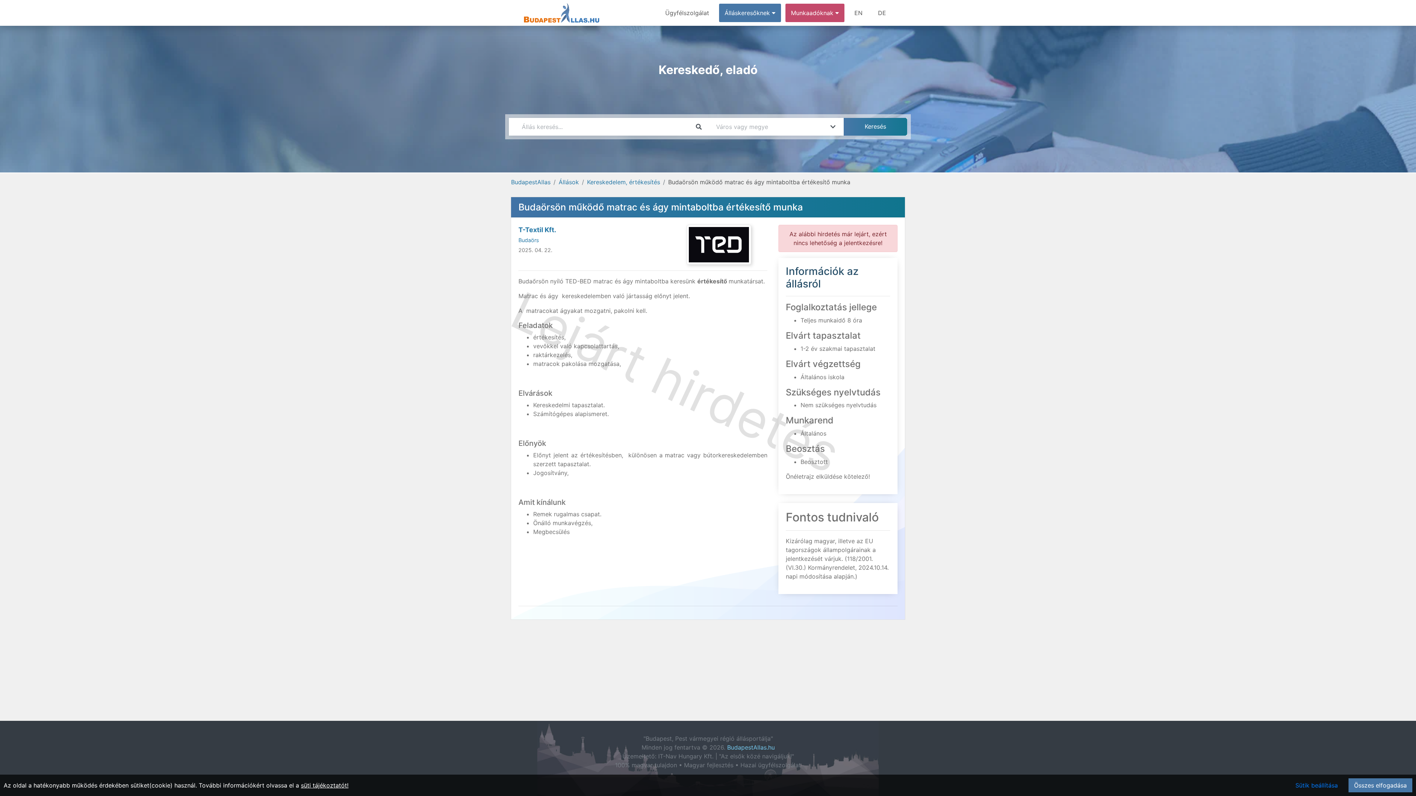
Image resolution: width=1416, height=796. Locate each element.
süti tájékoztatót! (324, 785)
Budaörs (528, 240)
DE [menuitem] (882, 13)
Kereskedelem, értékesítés (623, 182)
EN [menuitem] (858, 13)
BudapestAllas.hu (751, 747)
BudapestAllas (531, 182)
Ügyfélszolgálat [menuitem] (687, 13)
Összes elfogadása (1380, 785)
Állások (569, 182)
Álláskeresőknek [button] (748, 13)
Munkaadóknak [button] (813, 13)
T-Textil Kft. (537, 230)
